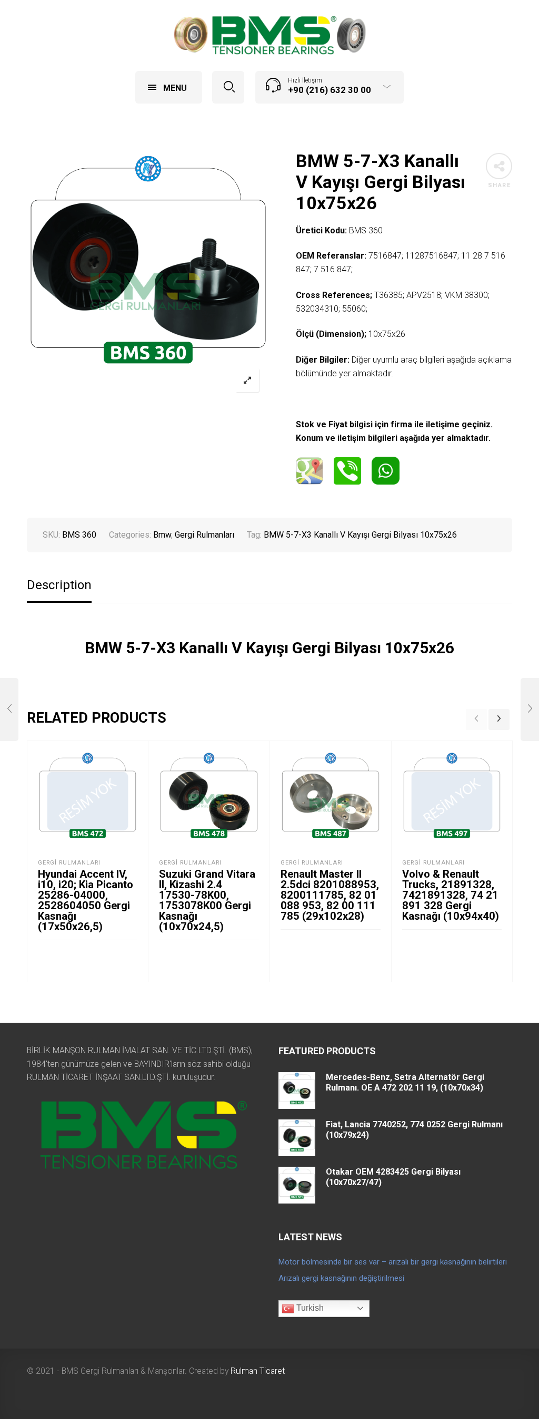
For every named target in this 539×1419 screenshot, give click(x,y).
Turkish (309, 1307)
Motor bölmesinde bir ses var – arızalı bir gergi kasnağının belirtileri (392, 1262)
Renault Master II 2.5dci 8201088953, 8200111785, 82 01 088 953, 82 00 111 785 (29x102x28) (330, 895)
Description (59, 585)
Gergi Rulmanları (204, 535)
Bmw (162, 535)
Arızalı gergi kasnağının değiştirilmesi (341, 1278)
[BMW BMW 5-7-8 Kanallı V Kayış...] (9, 709)
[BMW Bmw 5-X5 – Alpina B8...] (530, 709)
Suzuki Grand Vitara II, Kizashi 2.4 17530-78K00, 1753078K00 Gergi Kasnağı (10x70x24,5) (207, 900)
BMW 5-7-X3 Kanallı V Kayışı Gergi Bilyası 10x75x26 (360, 535)
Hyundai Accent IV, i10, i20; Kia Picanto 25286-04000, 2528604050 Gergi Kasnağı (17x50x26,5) (85, 900)
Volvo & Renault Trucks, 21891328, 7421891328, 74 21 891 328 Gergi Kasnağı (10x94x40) (450, 895)
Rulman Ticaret (258, 1371)
